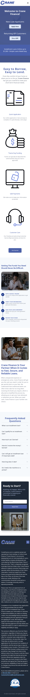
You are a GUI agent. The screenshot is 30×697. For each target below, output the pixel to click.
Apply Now (15, 26)
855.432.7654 (6, 673)
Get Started (15, 250)
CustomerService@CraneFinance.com (12, 675)
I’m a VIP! (15, 38)
